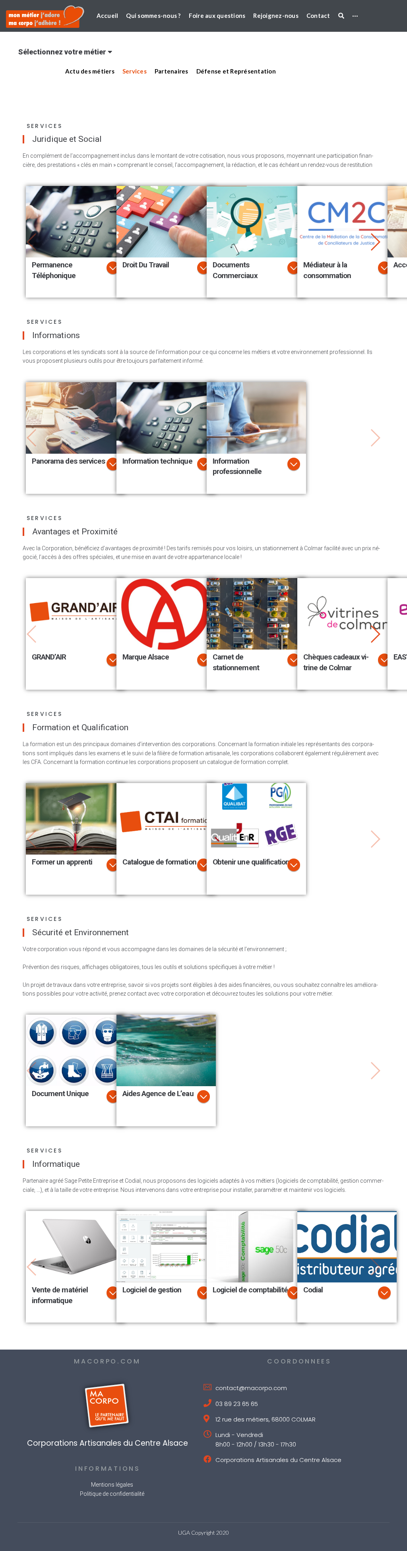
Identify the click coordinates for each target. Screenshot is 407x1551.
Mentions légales (112, 1484)
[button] (375, 242)
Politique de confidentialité (112, 1494)
